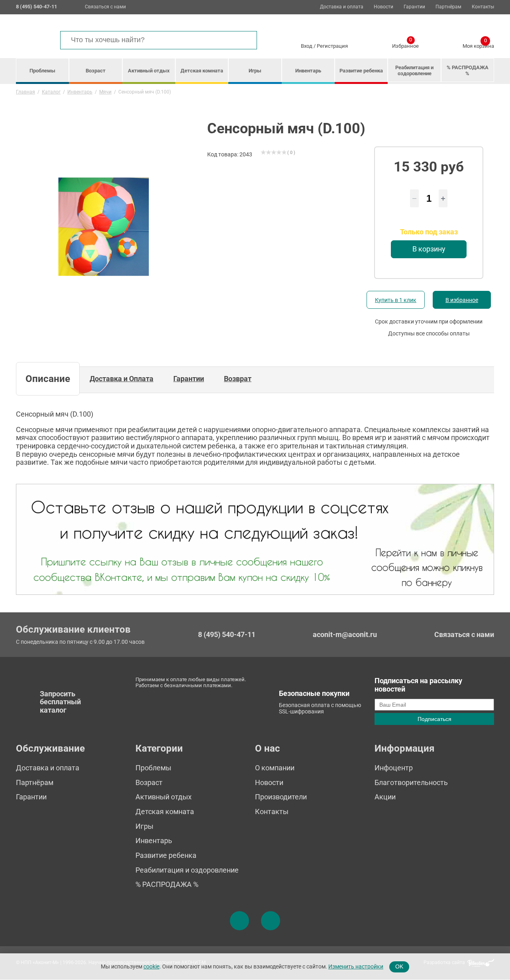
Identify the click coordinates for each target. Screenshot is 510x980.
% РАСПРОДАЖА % (467, 70)
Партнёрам (448, 7)
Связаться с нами (105, 7)
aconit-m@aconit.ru (345, 634)
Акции (385, 797)
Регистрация (332, 46)
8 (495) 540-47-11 (226, 635)
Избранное (405, 44)
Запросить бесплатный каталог (60, 702)
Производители (281, 797)
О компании (274, 768)
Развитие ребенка (361, 71)
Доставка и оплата (341, 7)
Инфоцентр (394, 768)
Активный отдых (149, 71)
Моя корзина (478, 44)
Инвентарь (308, 71)
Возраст (96, 71)
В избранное (461, 300)
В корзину (428, 249)
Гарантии (414, 7)
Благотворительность (411, 782)
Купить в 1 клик (395, 300)
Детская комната (201, 71)
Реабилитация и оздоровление (414, 70)
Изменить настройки (355, 966)
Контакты (483, 7)
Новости (383, 7)
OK (399, 966)
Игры (255, 71)
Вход (306, 46)
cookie (151, 966)
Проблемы (42, 71)
